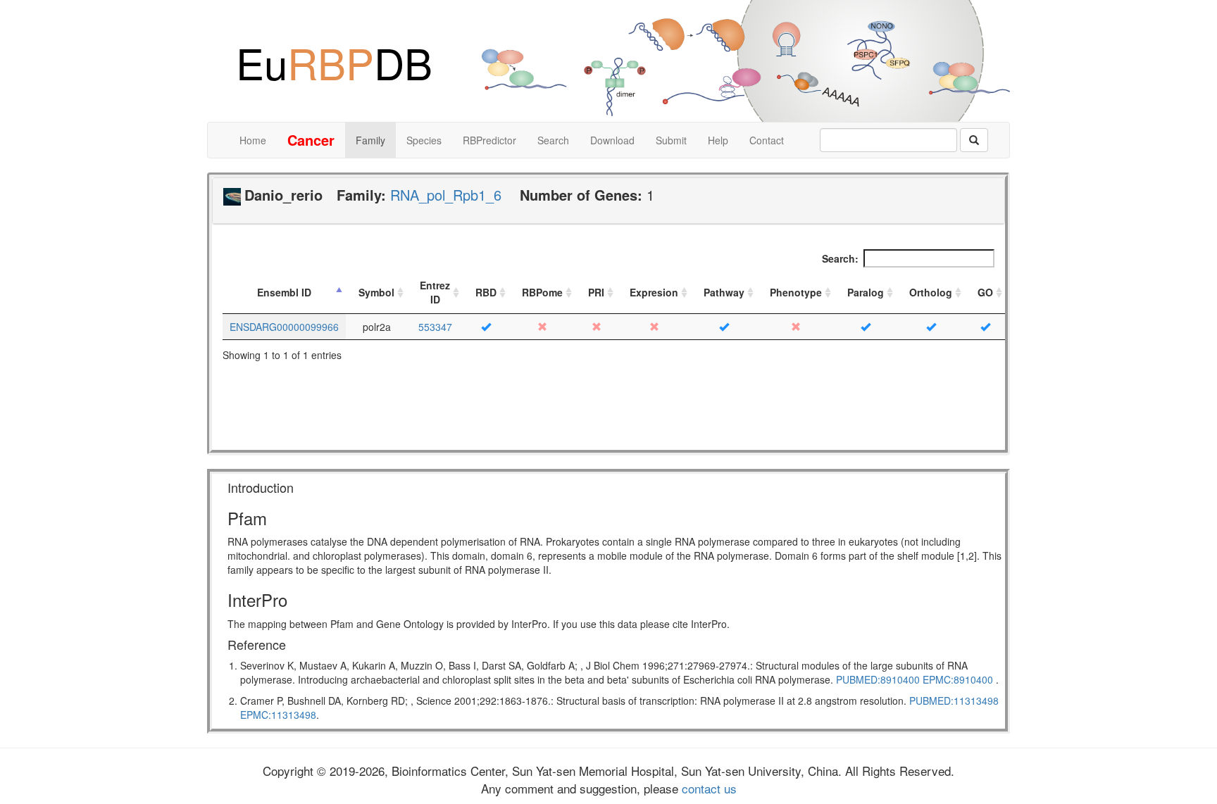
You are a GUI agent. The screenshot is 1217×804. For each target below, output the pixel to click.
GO (985, 292)
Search (553, 140)
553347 (435, 327)
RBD (486, 292)
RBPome (542, 292)
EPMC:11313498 (278, 715)
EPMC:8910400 (958, 679)
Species (424, 140)
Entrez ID (435, 292)
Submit (671, 140)
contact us (707, 788)
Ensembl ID (284, 292)
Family (370, 140)
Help (718, 140)
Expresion (654, 292)
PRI (596, 292)
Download (612, 140)
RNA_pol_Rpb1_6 (445, 194)
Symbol (376, 292)
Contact (766, 140)
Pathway (724, 292)
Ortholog (930, 292)
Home (252, 140)
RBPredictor (489, 140)
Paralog (865, 292)
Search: (840, 258)
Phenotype (796, 292)
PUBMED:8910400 (878, 679)
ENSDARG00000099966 (284, 327)
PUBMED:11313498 (954, 700)
